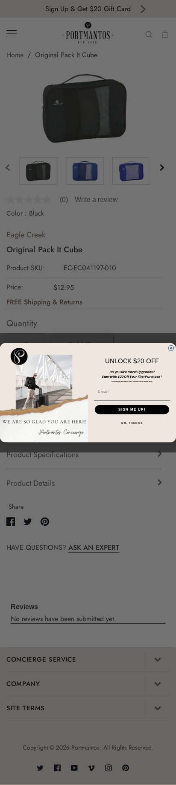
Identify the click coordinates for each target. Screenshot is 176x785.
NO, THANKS (132, 422)
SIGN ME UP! (132, 409)
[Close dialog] (171, 348)
